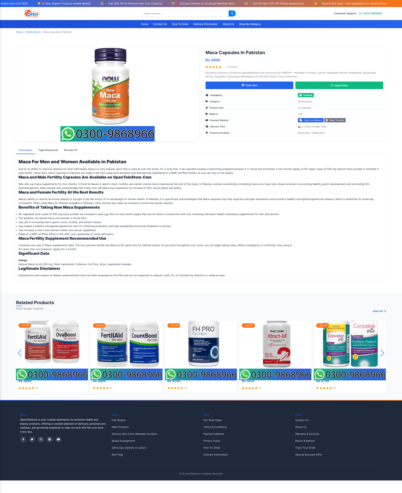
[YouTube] (58, 439)
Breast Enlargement (123, 440)
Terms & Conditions (215, 427)
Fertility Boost (305, 101)
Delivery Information (205, 24)
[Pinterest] (49, 439)
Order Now (251, 85)
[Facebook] (23, 439)
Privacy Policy (212, 440)
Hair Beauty (119, 420)
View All (378, 311)
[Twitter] (32, 439)
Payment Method (214, 433)
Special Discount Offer (308, 454)
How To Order (180, 24)
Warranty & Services (307, 433)
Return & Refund (304, 440)
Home (144, 24)
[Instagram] (41, 439)
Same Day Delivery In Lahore (129, 447)
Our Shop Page (212, 420)
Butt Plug (117, 454)
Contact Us (160, 24)
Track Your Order (305, 447)
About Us (228, 24)
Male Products (120, 427)
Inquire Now (341, 85)
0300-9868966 (372, 13)
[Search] (232, 13)
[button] (382, 353)
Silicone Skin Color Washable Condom (134, 433)
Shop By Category (250, 24)
